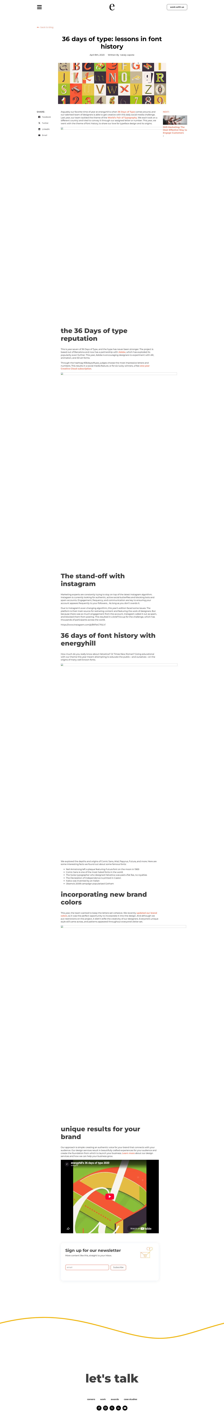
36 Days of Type (126, 112)
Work (103, 1399)
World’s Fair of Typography (122, 117)
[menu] (39, 7)
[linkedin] (118, 1408)
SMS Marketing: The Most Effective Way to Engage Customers (175, 130)
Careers (91, 1399)
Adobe (121, 352)
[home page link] (112, 7)
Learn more (128, 1153)
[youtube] (124, 1408)
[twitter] (112, 1408)
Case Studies (130, 1399)
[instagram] (105, 1408)
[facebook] (99, 1408)
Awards (115, 1399)
